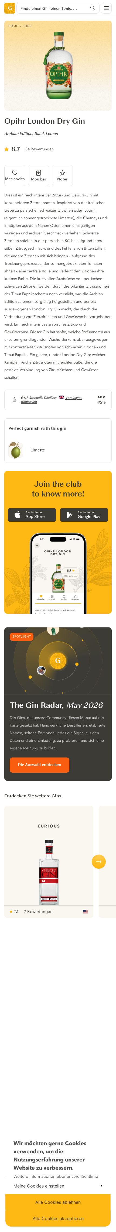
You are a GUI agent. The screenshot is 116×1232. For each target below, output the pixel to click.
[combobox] (58, 8)
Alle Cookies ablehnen (58, 1202)
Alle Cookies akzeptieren (58, 1218)
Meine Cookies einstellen (38, 1186)
